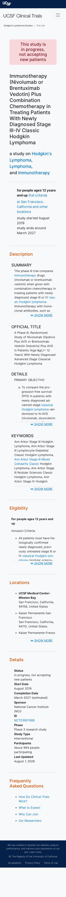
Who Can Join (28, 814)
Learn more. (35, 852)
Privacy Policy (32, 863)
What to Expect (29, 807)
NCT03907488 (24, 720)
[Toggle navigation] (58, 15)
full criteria (38, 195)
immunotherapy (25, 275)
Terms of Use (51, 863)
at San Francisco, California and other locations (32, 207)
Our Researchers (30, 820)
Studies (18, 25)
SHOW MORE (43, 315)
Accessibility (14, 863)
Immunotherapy (34, 172)
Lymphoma (20, 166)
